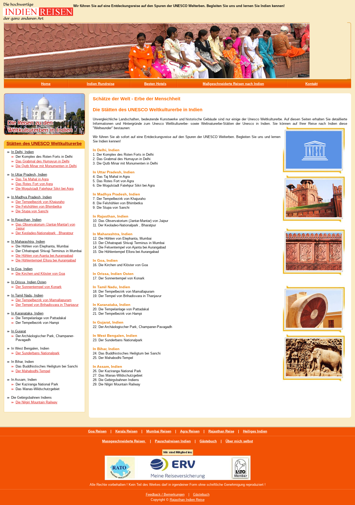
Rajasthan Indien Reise (187, 500)
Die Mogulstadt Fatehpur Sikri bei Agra (45, 189)
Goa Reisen (97, 431)
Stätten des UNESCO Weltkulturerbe (44, 143)
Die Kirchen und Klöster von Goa (40, 274)
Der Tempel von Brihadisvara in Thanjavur (47, 305)
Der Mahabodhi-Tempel (33, 371)
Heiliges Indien (255, 431)
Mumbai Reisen (158, 431)
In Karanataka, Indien (27, 313)
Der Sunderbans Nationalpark (38, 353)
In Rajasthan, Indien (26, 220)
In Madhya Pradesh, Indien (31, 197)
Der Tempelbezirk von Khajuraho (40, 202)
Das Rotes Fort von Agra (34, 184)
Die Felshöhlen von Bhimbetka (39, 206)
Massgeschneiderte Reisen (124, 441)
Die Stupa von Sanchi (32, 211)
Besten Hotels (155, 84)
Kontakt (311, 84)
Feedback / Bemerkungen (165, 494)
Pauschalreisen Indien (173, 441)
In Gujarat (18, 331)
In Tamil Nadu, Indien (27, 295)
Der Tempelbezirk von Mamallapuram (43, 300)
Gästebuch (208, 441)
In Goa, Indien (21, 269)
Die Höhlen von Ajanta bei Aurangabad (44, 256)
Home (45, 84)
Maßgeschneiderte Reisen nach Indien (233, 84)
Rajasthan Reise (221, 431)
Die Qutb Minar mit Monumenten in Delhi (46, 166)
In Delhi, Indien (22, 152)
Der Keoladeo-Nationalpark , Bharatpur (44, 233)
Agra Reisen (190, 431)
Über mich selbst (239, 441)
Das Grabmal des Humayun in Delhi (42, 161)
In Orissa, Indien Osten (28, 282)
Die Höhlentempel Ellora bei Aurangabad (46, 260)
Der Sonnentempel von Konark (39, 287)
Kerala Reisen (126, 431)
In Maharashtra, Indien (28, 242)
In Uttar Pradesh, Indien (29, 174)
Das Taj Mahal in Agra (32, 179)
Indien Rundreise (100, 84)
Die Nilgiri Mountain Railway (36, 402)
